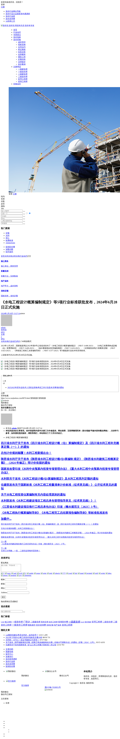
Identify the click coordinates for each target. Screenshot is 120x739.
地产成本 (57, 625)
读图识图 (9, 249)
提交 (3, 597)
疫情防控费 (10, 247)
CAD (2, 622)
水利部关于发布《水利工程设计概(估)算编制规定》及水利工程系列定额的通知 (49, 478)
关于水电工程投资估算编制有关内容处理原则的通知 (33, 494)
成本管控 (22, 42)
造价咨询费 (10, 19)
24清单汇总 (10, 21)
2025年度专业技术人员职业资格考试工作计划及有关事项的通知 (36, 387)
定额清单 (22, 59)
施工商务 (8, 622)
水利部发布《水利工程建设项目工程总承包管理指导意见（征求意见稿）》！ (49, 500)
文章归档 (9, 649)
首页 (15, 30)
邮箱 (3, 584)
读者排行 (9, 657)
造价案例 (22, 64)
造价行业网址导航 (13, 11)
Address (4, 592)
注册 (3, 7)
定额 (7, 233)
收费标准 (9, 240)
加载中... (6, 518)
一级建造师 (22, 69)
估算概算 (22, 54)
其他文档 (44, 622)
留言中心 (9, 654)
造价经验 (17, 40)
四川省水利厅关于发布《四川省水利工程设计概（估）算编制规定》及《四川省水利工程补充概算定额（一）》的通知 (49, 524)
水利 (7, 235)
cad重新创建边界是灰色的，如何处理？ (22, 635)
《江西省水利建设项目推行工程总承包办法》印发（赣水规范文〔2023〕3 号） (50, 506)
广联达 (26, 622)
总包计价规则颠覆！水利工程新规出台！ (26, 452)
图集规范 (32, 625)
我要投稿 (9, 652)
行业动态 (17, 32)
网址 (3, 588)
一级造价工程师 (20, 625)
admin (14, 428)
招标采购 (22, 45)
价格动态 (17, 84)
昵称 (3, 579)
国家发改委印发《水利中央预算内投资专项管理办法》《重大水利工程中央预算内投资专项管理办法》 (43, 537)
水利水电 (8, 256)
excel (82, 622)
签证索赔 (22, 49)
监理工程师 (22, 79)
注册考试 (17, 67)
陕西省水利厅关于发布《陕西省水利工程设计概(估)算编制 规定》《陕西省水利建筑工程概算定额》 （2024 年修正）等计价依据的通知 (56, 533)
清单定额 (49, 625)
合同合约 (22, 47)
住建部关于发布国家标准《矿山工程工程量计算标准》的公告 (31, 645)
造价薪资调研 (11, 659)
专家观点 (17, 35)
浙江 (7, 238)
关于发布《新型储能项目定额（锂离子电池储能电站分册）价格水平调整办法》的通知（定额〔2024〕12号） (51, 642)
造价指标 (17, 37)
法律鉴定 (22, 62)
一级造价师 (22, 72)
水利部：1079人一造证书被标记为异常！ (22, 640)
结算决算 (22, 52)
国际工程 (22, 57)
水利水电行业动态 (19, 256)
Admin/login (10, 243)
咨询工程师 (22, 81)
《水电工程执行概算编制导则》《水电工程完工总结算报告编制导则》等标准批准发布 (54, 512)
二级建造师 (22, 74)
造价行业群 (10, 16)
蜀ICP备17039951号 (53, 687)
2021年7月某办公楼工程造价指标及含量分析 (24, 637)
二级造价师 (22, 77)
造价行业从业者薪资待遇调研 (18, 14)
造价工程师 (53, 622)
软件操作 (9, 252)
